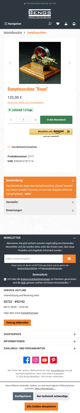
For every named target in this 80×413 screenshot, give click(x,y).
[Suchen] (50, 24)
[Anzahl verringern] (11, 120)
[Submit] (69, 259)
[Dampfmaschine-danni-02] (40, 63)
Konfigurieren (23, 396)
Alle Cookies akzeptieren (41, 406)
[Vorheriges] (10, 63)
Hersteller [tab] (12, 202)
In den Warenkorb (56, 119)
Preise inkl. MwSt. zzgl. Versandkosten (26, 102)
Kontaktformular (29, 313)
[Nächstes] (69, 63)
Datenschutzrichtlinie (27, 268)
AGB (23, 282)
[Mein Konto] (66, 24)
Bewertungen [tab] (14, 210)
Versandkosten (58, 370)
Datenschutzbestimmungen (35, 279)
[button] (51, 133)
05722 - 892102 (14, 301)
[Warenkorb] (74, 24)
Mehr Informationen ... (45, 388)
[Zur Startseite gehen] (40, 14)
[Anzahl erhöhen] (35, 120)
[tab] (40, 187)
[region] (40, 63)
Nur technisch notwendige (52, 396)
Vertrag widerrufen (17, 322)
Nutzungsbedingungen (52, 268)
